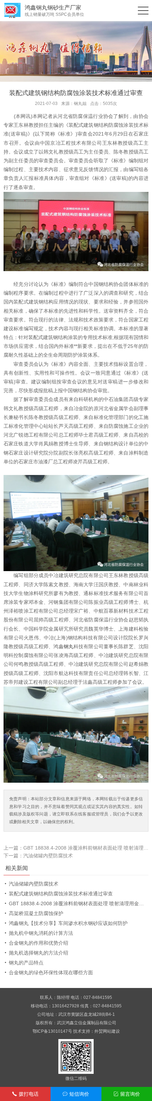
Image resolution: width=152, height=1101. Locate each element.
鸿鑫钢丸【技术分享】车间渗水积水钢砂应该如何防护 (68, 923)
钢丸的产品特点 (26, 962)
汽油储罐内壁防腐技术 (48, 855)
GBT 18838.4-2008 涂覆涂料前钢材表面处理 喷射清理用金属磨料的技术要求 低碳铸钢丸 (78, 903)
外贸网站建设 (107, 1031)
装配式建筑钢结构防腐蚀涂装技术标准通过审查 (61, 893)
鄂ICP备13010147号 (52, 1031)
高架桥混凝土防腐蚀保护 (36, 913)
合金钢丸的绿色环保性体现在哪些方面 (51, 972)
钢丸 (69, 646)
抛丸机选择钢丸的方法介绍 (38, 953)
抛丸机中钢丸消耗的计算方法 (41, 933)
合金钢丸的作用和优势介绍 (38, 943)
